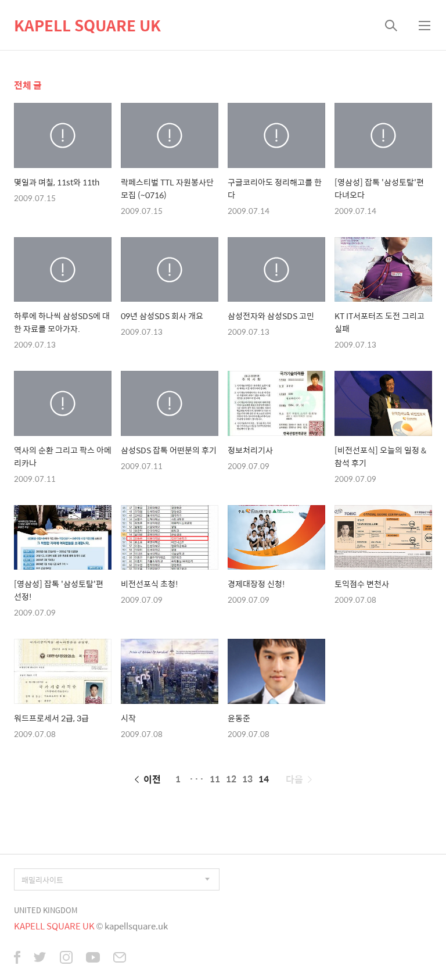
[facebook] (17, 958)
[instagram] (66, 958)
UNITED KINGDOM (46, 910)
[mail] (119, 958)
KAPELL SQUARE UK (87, 25)
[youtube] (93, 958)
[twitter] (40, 958)
